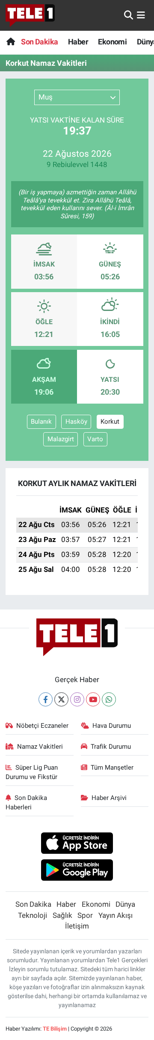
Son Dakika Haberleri (26, 802)
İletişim (77, 926)
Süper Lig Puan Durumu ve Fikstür (32, 772)
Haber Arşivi (109, 798)
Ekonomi (112, 41)
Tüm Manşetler (112, 767)
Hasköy (76, 421)
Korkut (110, 421)
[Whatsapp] (109, 699)
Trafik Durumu (111, 746)
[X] (61, 699)
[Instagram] (77, 699)
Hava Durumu (111, 725)
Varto (95, 439)
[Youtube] (93, 699)
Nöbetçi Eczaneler (42, 725)
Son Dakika (39, 41)
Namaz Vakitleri (40, 746)
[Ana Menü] (141, 15)
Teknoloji (32, 915)
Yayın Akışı (115, 915)
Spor (85, 915)
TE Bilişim (55, 1028)
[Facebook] (45, 699)
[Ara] (128, 15)
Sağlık (62, 915)
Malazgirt (60, 439)
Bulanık (41, 421)
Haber (78, 41)
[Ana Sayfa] (10, 41)
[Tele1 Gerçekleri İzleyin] (30, 15)
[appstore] (77, 844)
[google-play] (77, 871)
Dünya (125, 904)
